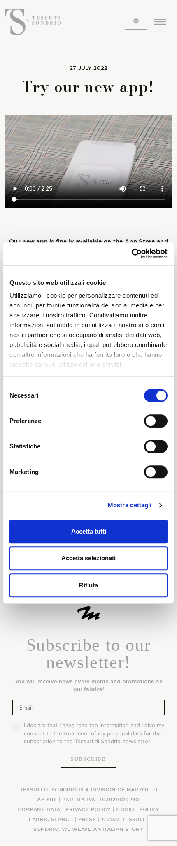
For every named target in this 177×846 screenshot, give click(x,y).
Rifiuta (88, 585)
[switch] (156, 421)
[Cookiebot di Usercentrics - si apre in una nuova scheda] (131, 253)
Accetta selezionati (88, 558)
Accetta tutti (88, 531)
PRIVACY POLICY (88, 809)
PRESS (87, 819)
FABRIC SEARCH (51, 819)
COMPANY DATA (39, 809)
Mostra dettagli (130, 505)
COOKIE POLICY (137, 809)
